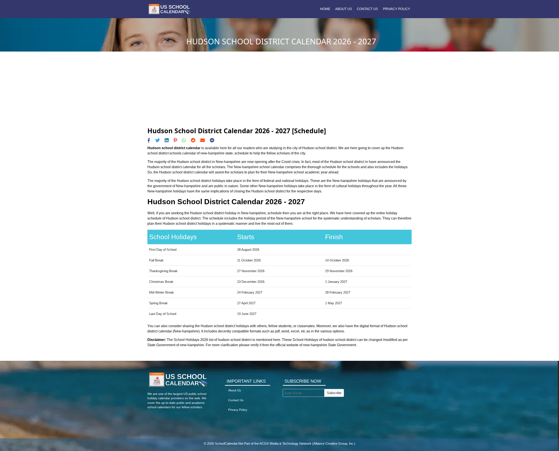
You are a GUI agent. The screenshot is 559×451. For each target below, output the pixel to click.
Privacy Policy (396, 9)
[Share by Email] (202, 140)
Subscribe (334, 393)
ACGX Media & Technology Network (285, 443)
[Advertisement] (279, 94)
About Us (343, 9)
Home (325, 9)
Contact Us (367, 9)
